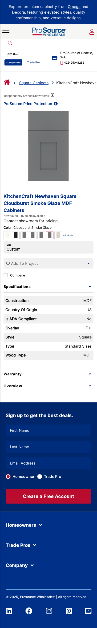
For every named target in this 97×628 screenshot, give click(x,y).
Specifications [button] (17, 286)
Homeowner (23, 476)
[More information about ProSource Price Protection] (55, 104)
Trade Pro (52, 476)
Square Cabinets (33, 82)
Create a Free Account (48, 496)
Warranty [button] (12, 374)
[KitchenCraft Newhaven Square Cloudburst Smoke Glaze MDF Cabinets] (48, 146)
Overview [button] (13, 386)
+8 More (68, 235)
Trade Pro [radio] (33, 62)
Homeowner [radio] (13, 62)
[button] (5, 31)
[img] (52, 96)
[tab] (48, 286)
